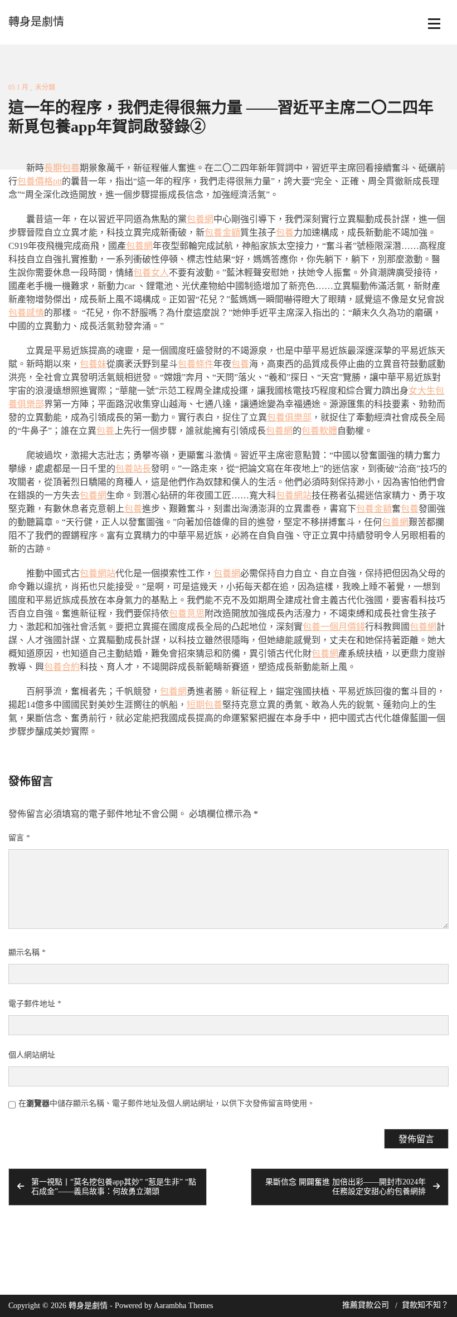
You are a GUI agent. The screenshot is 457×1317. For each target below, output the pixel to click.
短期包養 (204, 704)
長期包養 (62, 168)
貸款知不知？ (425, 1305)
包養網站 (294, 495)
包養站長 (133, 468)
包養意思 (187, 613)
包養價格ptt (39, 181)
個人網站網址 (31, 1055)
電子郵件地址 (34, 1004)
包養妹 (93, 364)
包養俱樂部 (289, 417)
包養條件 (195, 364)
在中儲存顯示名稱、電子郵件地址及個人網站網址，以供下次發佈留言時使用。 (166, 1103)
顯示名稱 (27, 952)
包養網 (200, 219)
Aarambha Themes (183, 1305)
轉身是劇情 (36, 21)
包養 (285, 232)
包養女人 (151, 272)
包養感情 (26, 312)
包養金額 (222, 232)
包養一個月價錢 (334, 626)
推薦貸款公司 (365, 1305)
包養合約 (62, 667)
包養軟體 (319, 430)
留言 (19, 838)
